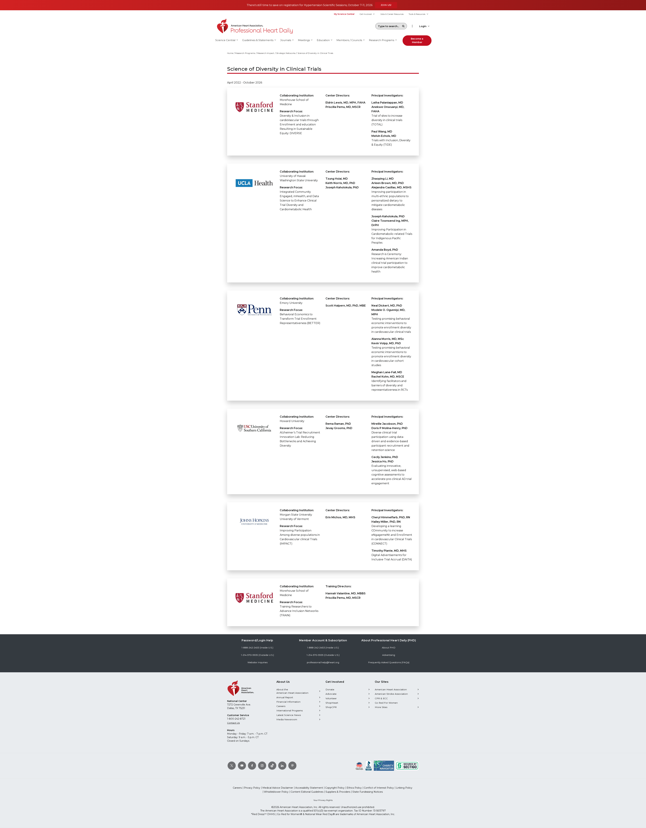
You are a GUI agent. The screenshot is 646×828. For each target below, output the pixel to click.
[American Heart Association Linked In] (282, 765)
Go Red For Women (386, 702)
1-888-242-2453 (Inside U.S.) (257, 647)
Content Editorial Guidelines (307, 791)
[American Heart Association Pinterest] (292, 765)
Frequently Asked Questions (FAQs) (388, 662)
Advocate (331, 693)
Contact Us (233, 722)
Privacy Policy (252, 787)
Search (403, 26)
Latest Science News (288, 715)
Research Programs (245, 53)
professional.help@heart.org (323, 662)
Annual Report (284, 697)
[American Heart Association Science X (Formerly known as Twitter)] (231, 765)
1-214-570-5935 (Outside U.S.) (257, 655)
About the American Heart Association (292, 691)
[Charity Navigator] (384, 765)
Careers (280, 706)
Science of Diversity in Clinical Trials (315, 53)
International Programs (289, 710)
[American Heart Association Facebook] (252, 765)
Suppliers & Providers (338, 791)
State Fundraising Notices (367, 791)
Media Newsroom (286, 719)
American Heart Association (391, 689)
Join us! (386, 5)
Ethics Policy (354, 787)
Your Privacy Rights (323, 800)
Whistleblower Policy (276, 791)
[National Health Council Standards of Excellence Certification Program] (359, 765)
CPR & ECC (381, 698)
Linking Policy (404, 787)
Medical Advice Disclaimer (277, 787)
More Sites (381, 707)
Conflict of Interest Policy (379, 787)
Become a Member (417, 40)
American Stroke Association (391, 693)
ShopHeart (332, 702)
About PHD (388, 647)
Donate (330, 689)
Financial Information (288, 701)
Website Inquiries (257, 662)
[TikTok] (272, 765)
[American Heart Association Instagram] (262, 765)
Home (230, 53)
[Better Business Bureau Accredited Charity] (368, 765)
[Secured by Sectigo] (407, 765)
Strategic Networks (286, 53)
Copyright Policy (335, 787)
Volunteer (331, 698)
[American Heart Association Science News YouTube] (242, 765)
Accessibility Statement (309, 787)
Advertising (388, 655)
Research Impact (265, 53)
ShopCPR (331, 707)
